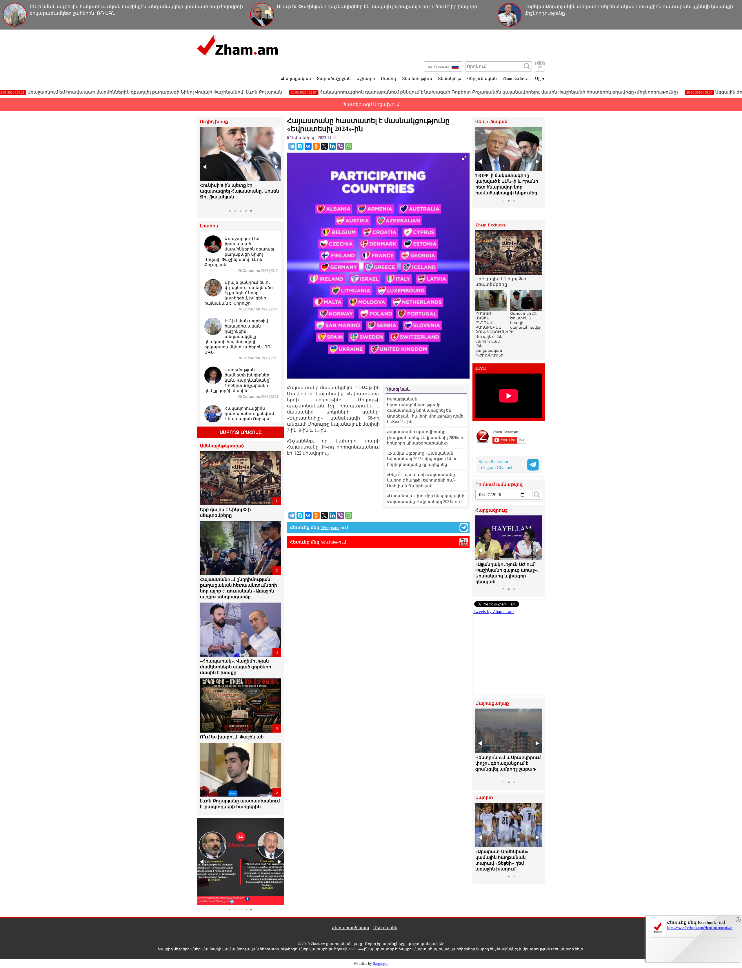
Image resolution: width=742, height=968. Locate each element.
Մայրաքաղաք (492, 703)
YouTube (329, 542)
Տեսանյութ (449, 78)
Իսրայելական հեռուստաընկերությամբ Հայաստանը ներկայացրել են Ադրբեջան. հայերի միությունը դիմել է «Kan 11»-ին (426, 410)
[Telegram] (291, 146)
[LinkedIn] (332, 146)
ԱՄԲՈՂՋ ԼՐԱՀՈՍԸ (241, 432)
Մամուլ (388, 78)
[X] (324, 146)
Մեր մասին (385, 928)
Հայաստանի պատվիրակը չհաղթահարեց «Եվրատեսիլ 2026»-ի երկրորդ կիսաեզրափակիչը (425, 437)
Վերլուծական (482, 78)
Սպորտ (484, 797)
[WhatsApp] (348, 146)
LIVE (480, 368)
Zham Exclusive (516, 78)
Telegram (330, 527)
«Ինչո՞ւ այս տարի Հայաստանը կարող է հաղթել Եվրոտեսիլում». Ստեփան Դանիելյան (422, 480)
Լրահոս (209, 226)
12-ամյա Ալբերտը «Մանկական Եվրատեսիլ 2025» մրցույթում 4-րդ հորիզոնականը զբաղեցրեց (422, 459)
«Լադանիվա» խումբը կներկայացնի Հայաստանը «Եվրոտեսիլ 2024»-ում (425, 499)
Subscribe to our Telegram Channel (495, 464)
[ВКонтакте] (308, 146)
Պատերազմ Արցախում (371, 104)
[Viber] (340, 146)
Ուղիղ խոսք (214, 122)
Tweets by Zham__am (493, 611)
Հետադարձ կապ (350, 928)
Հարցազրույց (491, 510)
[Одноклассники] (316, 146)
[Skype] (300, 146)
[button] (205, 166)
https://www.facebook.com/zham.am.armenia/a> (700, 927)
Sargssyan (381, 963)
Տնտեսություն (417, 78)
